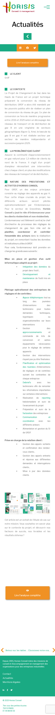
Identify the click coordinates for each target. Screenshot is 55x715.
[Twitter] (11, 690)
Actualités (8, 678)
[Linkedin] (3, 690)
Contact (7, 674)
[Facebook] (7, 690)
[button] (27, 63)
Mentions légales (11, 682)
